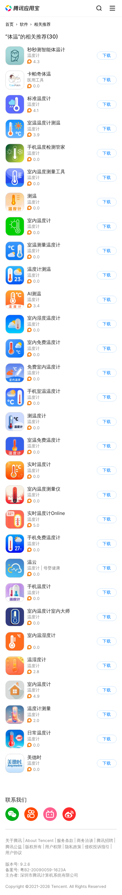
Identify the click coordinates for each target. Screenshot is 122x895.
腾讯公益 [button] (13, 846)
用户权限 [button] (53, 846)
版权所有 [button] (33, 846)
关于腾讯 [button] (13, 840)
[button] (22, 8)
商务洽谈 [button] (85, 840)
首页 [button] (9, 24)
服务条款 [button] (65, 840)
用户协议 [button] (13, 852)
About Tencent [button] (39, 840)
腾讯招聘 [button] (105, 840)
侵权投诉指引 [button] (97, 846)
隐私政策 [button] (73, 846)
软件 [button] (24, 24)
